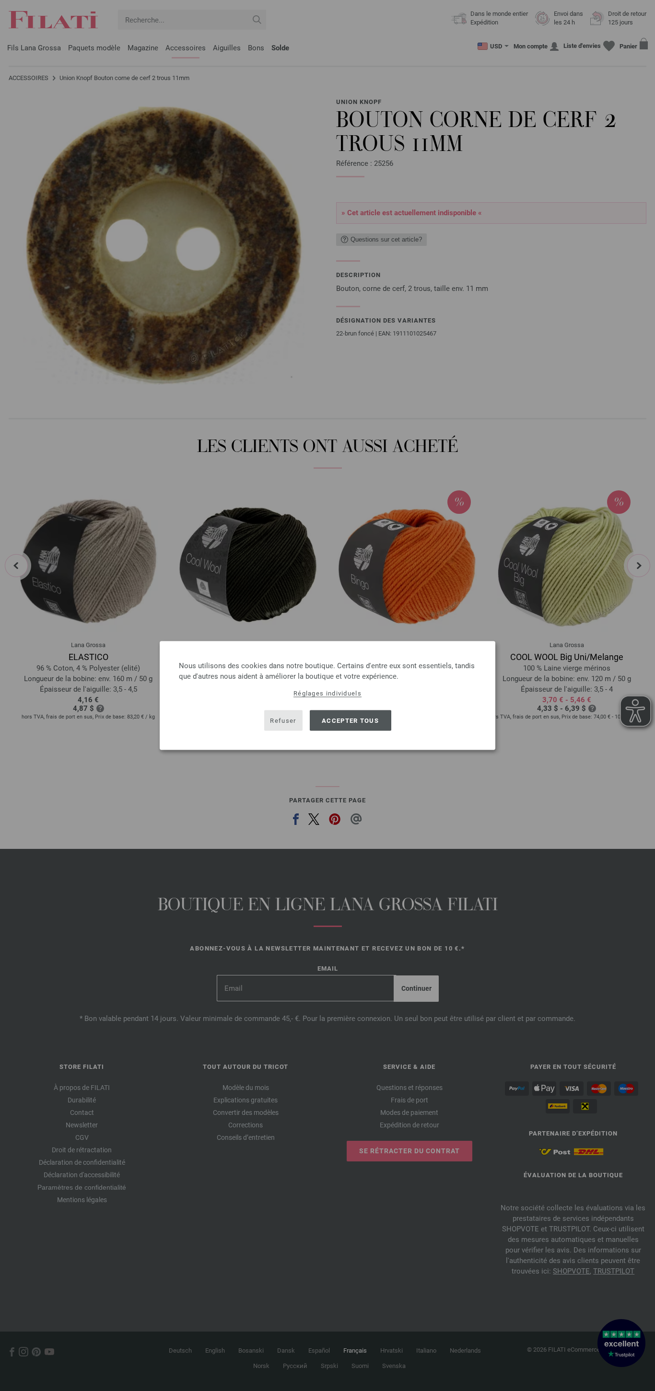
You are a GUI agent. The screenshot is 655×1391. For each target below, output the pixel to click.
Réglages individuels (327, 693)
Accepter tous (350, 720)
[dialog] (327, 695)
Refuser (283, 720)
